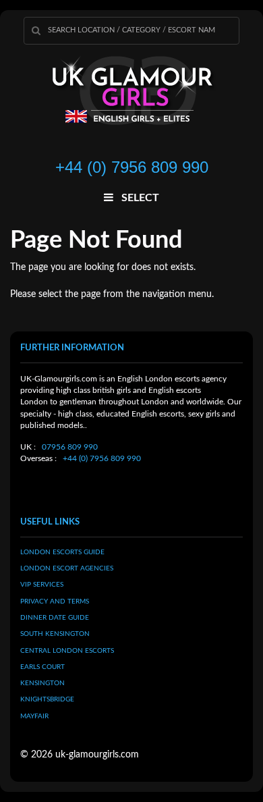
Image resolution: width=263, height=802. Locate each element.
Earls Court (42, 667)
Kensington (42, 683)
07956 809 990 (70, 447)
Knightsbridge (47, 699)
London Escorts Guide (62, 552)
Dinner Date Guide (54, 617)
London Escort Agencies (66, 568)
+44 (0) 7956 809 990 (102, 458)
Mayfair (34, 716)
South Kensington (55, 634)
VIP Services (41, 584)
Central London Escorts (67, 650)
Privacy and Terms (54, 601)
